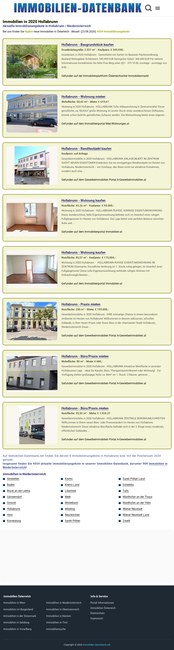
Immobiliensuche (56, 629)
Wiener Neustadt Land (136, 514)
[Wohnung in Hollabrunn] (31, 131)
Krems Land (72, 484)
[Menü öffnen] (157, 8)
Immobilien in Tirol (57, 622)
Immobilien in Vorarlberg (17, 629)
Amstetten (13, 478)
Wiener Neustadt (132, 508)
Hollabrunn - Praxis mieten (81, 304)
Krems (69, 478)
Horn (10, 514)
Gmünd (11, 502)
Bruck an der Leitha (18, 490)
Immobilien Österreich (103, 608)
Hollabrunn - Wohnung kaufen (84, 200)
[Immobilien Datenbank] (77, 12)
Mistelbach (71, 502)
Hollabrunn (13, 508)
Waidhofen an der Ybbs (137, 502)
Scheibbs (128, 484)
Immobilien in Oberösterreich (62, 609)
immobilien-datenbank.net (96, 644)
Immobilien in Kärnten (58, 616)
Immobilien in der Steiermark (19, 616)
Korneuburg (14, 520)
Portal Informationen (102, 602)
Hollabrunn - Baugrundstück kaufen (88, 45)
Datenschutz (97, 613)
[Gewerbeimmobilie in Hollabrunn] (31, 183)
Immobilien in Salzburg (16, 622)
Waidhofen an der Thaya (137, 496)
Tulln (126, 490)
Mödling (70, 508)
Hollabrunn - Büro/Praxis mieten (85, 356)
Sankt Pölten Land (134, 478)
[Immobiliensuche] (148, 8)
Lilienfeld (70, 490)
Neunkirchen (72, 514)
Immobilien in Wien (14, 602)
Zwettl (126, 520)
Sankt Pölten (72, 520)
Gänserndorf (14, 496)
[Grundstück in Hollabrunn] (31, 79)
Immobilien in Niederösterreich (63, 602)
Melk (68, 496)
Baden (11, 484)
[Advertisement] (87, 556)
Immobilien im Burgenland (18, 609)
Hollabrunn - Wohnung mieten (83, 97)
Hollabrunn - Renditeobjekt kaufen (86, 149)
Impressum (96, 618)
